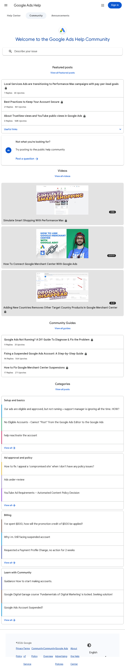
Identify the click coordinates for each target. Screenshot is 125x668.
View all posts (62, 389)
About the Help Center (74, 656)
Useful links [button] (10, 129)
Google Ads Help (27, 5)
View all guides (62, 328)
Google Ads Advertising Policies (61, 656)
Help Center (14, 15)
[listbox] (97, 654)
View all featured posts (62, 72)
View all (8, 448)
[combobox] (62, 51)
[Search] (10, 51)
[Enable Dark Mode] (89, 645)
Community (36, 15)
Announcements (60, 15)
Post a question (25, 158)
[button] (6, 5)
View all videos (62, 176)
